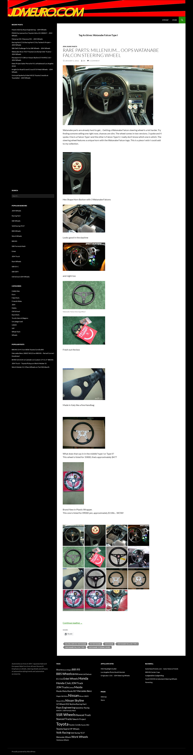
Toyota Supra (62, 728)
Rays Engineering (65, 707)
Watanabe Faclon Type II (127, 644)
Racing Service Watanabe (75, 644)
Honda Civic (63, 683)
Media (14, 308)
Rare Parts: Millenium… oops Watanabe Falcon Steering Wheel (111, 52)
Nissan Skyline (74, 700)
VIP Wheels (74, 729)
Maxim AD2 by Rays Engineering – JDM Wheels (29, 30)
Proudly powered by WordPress (23, 751)
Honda (83, 678)
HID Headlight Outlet (108, 669)
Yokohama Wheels (62, 740)
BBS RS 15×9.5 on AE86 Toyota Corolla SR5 (28, 350)
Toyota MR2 (85, 725)
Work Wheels (17, 236)
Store (174, 20)
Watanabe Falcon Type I (75, 647)
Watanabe (109, 644)
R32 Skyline (71, 704)
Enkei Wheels (70, 678)
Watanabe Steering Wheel (100, 647)
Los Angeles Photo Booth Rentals (113, 672)
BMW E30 (81, 674)
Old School (16, 311)
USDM (14, 325)
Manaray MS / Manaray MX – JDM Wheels (27, 39)
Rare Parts (72, 46)
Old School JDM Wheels (21, 277)
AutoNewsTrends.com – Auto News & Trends (161, 669)
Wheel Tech (16, 332)
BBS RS (14, 241)
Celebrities (16, 291)
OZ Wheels (60, 704)
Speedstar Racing (82, 708)
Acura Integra (66, 670)
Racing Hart (16, 216)
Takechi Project (79, 719)
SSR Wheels (16, 221)
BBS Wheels (16, 231)
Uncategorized (17, 321)
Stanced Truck (83, 715)
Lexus (71, 687)
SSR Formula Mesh (19, 246)
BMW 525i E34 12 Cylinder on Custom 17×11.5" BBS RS (32, 360)
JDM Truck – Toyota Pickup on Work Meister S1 (29, 363)
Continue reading (72, 622)
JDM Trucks (62, 687)
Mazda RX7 (72, 691)
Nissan (73, 695)
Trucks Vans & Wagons (20, 318)
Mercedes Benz (84, 691)
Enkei (14, 251)
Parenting (148, 682)
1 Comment (94, 61)
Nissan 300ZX (84, 696)
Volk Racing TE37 (18, 226)
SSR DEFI (15, 272)
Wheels (14, 335)
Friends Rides (17, 301)
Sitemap (165, 20)
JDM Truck (16, 256)
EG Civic (59, 679)
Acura (59, 669)
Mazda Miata (61, 691)
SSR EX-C (15, 266)
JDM (64, 46)
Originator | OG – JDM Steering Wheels (115, 675)
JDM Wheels (16, 211)
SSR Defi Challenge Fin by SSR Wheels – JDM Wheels (31, 48)
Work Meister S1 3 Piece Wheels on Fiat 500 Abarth (30, 367)
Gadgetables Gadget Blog (154, 675)
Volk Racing (63, 732)
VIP (13, 328)
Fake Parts (15, 298)
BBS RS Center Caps (152, 672)
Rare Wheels (16, 261)
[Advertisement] (33, 128)
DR (84, 61)
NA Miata (64, 696)
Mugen (58, 696)
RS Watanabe (95, 644)
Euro (13, 294)
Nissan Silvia (60, 701)
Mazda (78, 687)
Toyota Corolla (75, 725)
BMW (75, 674)
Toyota (62, 723)
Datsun (88, 674)
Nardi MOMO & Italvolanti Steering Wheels (161, 679)
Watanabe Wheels (63, 737)
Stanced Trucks (64, 719)
